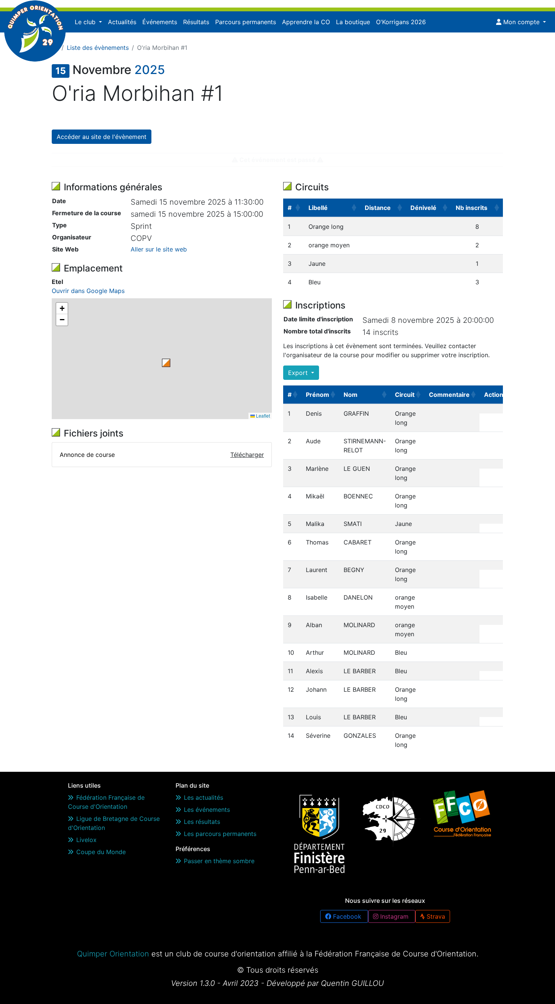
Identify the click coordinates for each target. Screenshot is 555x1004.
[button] (166, 363)
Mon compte (521, 22)
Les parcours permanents (220, 833)
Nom (351, 394)
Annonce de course (87, 454)
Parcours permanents (245, 22)
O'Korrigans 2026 (401, 22)
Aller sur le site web (159, 249)
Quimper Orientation (113, 953)
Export (299, 372)
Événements (159, 22)
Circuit (405, 394)
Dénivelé (423, 207)
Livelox (86, 840)
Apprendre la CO (306, 22)
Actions (495, 394)
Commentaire (449, 394)
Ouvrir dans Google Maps (88, 291)
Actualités (122, 22)
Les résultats (202, 821)
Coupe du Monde (101, 852)
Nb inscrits (471, 207)
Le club (86, 22)
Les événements (207, 809)
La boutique (353, 22)
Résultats (196, 22)
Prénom (317, 394)
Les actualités (203, 797)
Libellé (318, 207)
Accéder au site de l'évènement (101, 136)
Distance (378, 207)
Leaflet (262, 415)
